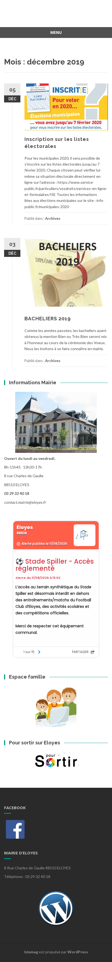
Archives (52, 218)
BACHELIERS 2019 (47, 318)
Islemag (31, 952)
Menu (56, 32)
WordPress (77, 952)
